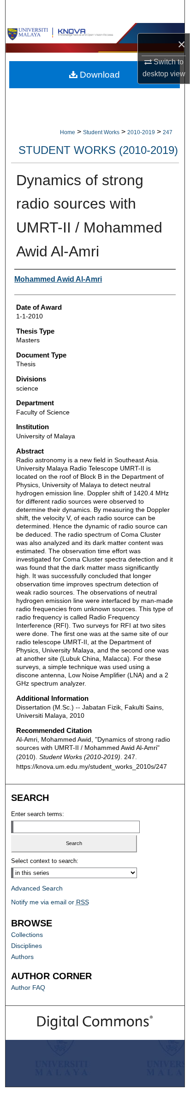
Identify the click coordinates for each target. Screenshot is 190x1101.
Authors (22, 956)
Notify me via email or (50, 902)
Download (98, 74)
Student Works (101, 132)
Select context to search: (44, 860)
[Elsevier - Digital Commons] (95, 1022)
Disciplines (26, 945)
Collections (27, 934)
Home (67, 132)
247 (167, 132)
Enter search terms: (37, 814)
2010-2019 (141, 132)
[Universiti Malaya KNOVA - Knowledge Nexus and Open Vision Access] (95, 33)
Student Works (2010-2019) (98, 150)
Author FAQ (28, 987)
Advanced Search (37, 888)
